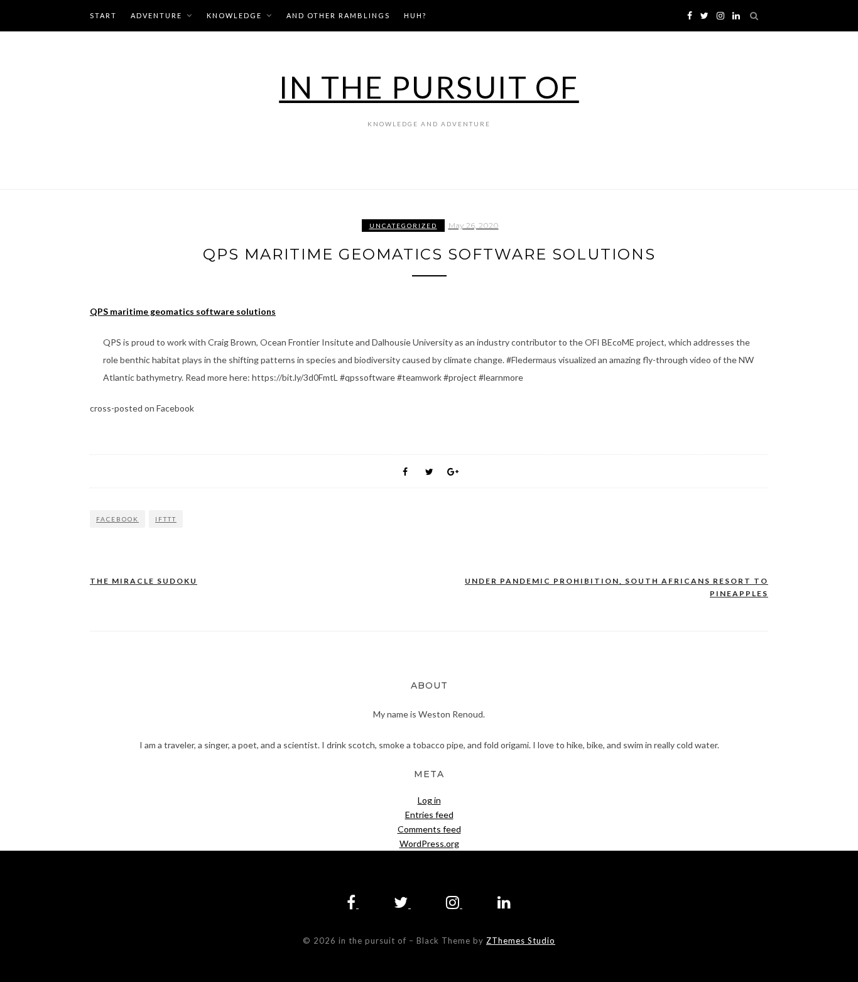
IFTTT (165, 519)
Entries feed (429, 814)
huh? (415, 15)
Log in (429, 800)
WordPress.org (429, 843)
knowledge (234, 15)
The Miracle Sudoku (143, 581)
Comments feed (429, 829)
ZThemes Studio (520, 941)
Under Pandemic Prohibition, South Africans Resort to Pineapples (616, 587)
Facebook (117, 519)
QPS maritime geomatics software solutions (183, 311)
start (103, 15)
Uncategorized (403, 225)
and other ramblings (338, 15)
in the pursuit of (429, 87)
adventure (156, 15)
